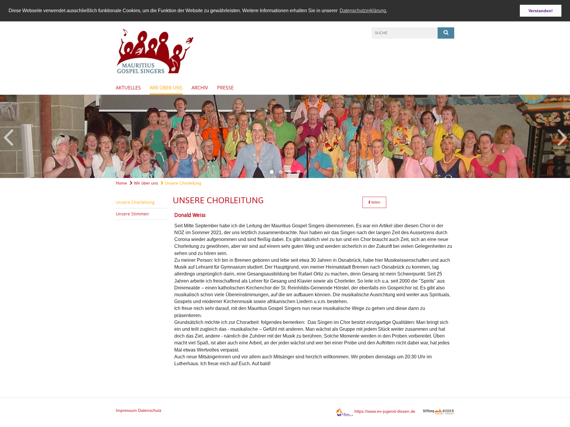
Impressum (126, 410)
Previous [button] (8, 136)
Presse (225, 87)
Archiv (199, 87)
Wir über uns (166, 87)
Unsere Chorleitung (182, 183)
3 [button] (289, 172)
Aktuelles (128, 87)
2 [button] (281, 172)
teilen (375, 202)
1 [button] (272, 172)
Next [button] (562, 136)
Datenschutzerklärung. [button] (363, 10)
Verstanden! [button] (540, 10)
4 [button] (298, 172)
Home (121, 183)
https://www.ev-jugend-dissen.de (384, 411)
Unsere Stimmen (132, 214)
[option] (285, 136)
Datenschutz (150, 410)
